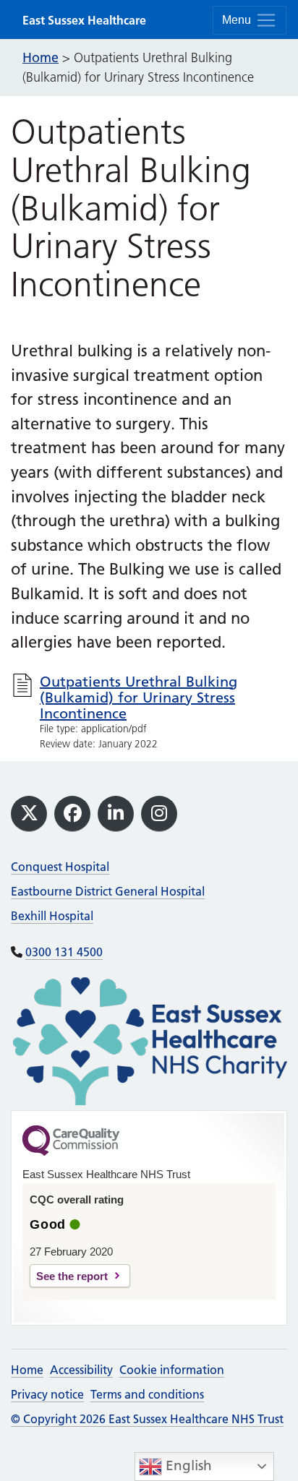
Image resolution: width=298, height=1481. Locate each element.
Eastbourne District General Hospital (108, 891)
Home (27, 1369)
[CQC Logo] (70, 1152)
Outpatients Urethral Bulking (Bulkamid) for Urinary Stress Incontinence (138, 697)
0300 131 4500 (64, 952)
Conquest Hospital (60, 866)
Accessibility (81, 1369)
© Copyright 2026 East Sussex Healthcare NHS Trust (147, 1419)
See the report (72, 1276)
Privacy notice (47, 1394)
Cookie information (171, 1369)
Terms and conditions (147, 1394)
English (187, 1465)
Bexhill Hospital (52, 916)
